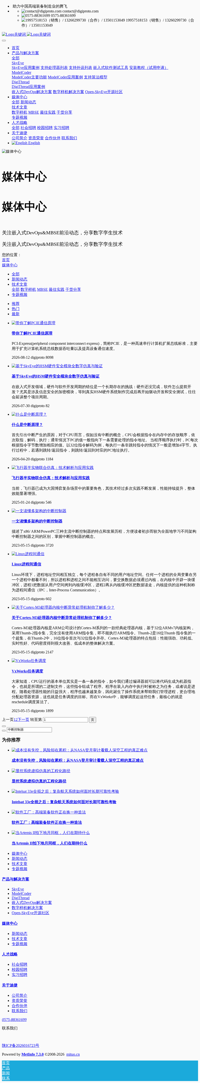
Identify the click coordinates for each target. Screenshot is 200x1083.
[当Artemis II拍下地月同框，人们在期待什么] (51, 833)
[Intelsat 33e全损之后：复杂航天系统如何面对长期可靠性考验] (65, 791)
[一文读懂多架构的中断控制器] (39, 511)
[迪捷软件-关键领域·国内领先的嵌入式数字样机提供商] (100, 34)
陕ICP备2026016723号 (20, 1045)
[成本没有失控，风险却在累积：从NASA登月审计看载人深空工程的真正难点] (80, 750)
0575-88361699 (14, 1020)
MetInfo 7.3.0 (32, 1054)
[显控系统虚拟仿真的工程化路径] (41, 771)
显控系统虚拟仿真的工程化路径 (39, 781)
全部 (16, 58)
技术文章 (19, 284)
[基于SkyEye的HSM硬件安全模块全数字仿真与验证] (57, 366)
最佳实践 (56, 289)
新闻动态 (19, 279)
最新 (16, 314)
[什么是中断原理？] (29, 414)
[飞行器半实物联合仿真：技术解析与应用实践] (53, 468)
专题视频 (19, 294)
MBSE (42, 289)
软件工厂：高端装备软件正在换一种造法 (47, 822)
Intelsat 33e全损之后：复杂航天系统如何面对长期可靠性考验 (64, 802)
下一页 (23, 719)
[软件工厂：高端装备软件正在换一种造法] (49, 812)
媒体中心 (10, 265)
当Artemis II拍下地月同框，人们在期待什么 (49, 843)
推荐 (16, 304)
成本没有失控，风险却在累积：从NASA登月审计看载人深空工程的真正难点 (78, 760)
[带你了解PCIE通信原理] (33, 323)
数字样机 (28, 289)
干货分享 (73, 289)
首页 (16, 48)
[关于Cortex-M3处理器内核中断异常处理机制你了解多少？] (63, 607)
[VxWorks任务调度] (29, 661)
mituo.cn (73, 1054)
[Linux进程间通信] (28, 554)
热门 (16, 309)
